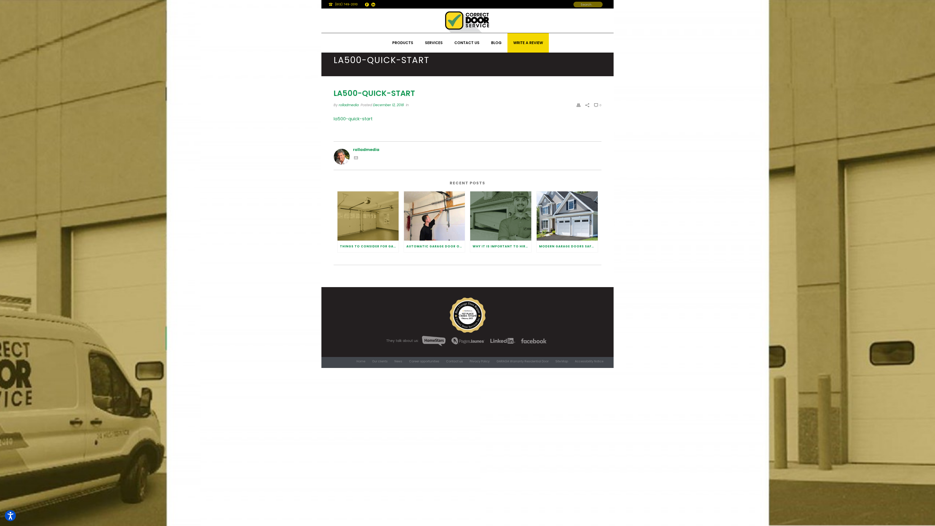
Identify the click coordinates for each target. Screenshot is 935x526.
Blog (496, 42)
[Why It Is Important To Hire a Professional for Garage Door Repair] (500, 215)
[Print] (578, 105)
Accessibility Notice (589, 361)
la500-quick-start (353, 119)
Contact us (466, 42)
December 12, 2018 (388, 105)
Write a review (528, 42)
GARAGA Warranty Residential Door (522, 361)
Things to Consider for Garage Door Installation (369, 246)
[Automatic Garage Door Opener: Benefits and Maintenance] (434, 215)
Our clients (380, 361)
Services (434, 42)
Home (360, 361)
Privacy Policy (480, 361)
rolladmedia (349, 105)
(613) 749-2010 (346, 4)
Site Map (561, 361)
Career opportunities (424, 361)
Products (402, 42)
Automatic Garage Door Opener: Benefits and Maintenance (435, 246)
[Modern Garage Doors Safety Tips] (567, 215)
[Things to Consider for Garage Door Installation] (368, 215)
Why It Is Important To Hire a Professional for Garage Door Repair (502, 246)
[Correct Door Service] (467, 21)
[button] (10, 515)
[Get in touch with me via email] (356, 158)
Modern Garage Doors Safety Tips (568, 246)
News (398, 361)
